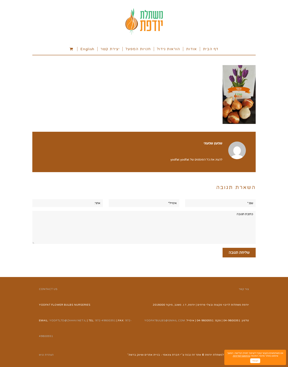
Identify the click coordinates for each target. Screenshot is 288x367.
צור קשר (244, 289)
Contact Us (48, 289)
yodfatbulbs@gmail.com (164, 320)
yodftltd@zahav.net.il (67, 320)
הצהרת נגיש (46, 354)
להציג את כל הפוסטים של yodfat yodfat (196, 159)
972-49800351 (105, 320)
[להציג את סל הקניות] (72, 49)
